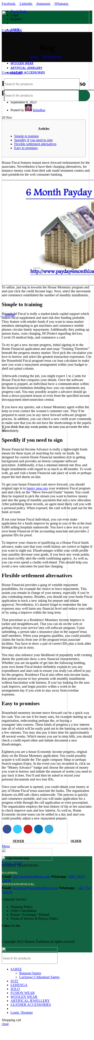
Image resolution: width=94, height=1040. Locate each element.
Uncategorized (52, 56)
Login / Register (21, 1012)
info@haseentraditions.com (31, 876)
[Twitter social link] (17, 829)
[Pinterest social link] (28, 829)
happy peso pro (37, 488)
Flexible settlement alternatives (35, 144)
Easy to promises (26, 148)
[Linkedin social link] (38, 829)
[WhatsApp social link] (24, 932)
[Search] (84, 84)
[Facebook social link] (7, 829)
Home (34, 56)
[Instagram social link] (11, 932)
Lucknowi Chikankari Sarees (39, 977)
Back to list (47, 841)
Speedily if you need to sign (33, 140)
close (5, 1024)
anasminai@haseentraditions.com (35, 888)
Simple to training (26, 136)
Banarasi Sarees (30, 973)
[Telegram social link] (49, 829)
